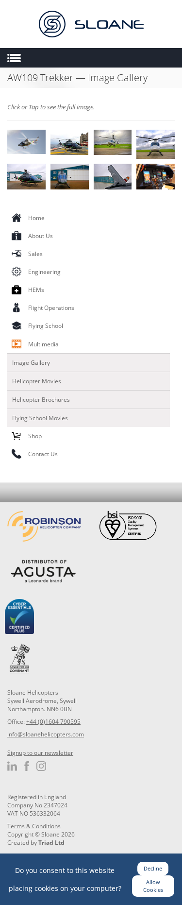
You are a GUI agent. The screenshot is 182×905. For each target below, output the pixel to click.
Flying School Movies (40, 418)
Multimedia (43, 344)
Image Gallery (31, 363)
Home (36, 218)
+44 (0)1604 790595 (53, 721)
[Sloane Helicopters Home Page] (91, 24)
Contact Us (43, 454)
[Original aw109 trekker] (69, 142)
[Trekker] (155, 176)
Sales (35, 254)
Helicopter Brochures (41, 399)
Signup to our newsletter (40, 753)
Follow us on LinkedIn (12, 766)
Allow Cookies (153, 885)
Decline (153, 868)
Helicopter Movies (36, 381)
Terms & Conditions (34, 826)
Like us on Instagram (41, 766)
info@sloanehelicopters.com (45, 734)
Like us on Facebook (27, 766)
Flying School (45, 326)
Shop (35, 436)
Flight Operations (51, 308)
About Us (40, 236)
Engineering (44, 272)
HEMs (36, 290)
